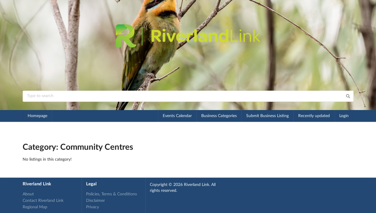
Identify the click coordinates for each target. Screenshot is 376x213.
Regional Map (35, 207)
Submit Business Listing (267, 116)
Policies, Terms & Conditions (111, 194)
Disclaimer (95, 201)
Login (344, 116)
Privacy (92, 207)
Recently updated (314, 116)
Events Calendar (177, 116)
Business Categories (219, 116)
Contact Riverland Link (43, 201)
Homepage (37, 116)
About (28, 194)
